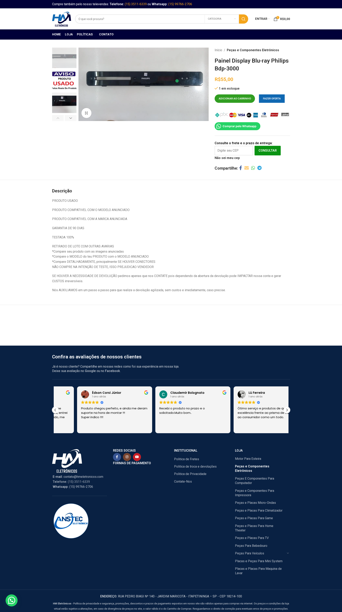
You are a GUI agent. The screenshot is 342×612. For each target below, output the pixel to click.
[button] (58, 118)
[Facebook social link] (240, 168)
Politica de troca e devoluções (195, 466)
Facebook (112, 371)
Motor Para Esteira (248, 459)
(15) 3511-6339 (136, 4)
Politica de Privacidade (190, 474)
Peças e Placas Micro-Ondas (255, 503)
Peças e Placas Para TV (252, 538)
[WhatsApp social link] (253, 168)
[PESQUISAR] (243, 19)
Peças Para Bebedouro (251, 546)
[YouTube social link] (137, 457)
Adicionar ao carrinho (235, 98)
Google (90, 371)
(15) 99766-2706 (180, 4)
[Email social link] (246, 168)
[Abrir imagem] (86, 113)
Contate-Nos (183, 481)
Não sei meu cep (227, 158)
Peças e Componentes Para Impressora (254, 493)
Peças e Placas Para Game (254, 518)
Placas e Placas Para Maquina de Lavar (258, 571)
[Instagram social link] (127, 457)
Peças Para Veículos (249, 553)
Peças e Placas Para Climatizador (259, 510)
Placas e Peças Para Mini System (259, 561)
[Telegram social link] (259, 168)
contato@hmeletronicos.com (78, 477)
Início (218, 50)
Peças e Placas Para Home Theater (254, 528)
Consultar (268, 150)
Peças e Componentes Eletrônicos (253, 50)
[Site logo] (61, 19)
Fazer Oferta (272, 98)
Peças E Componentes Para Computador (254, 481)
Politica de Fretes (186, 459)
